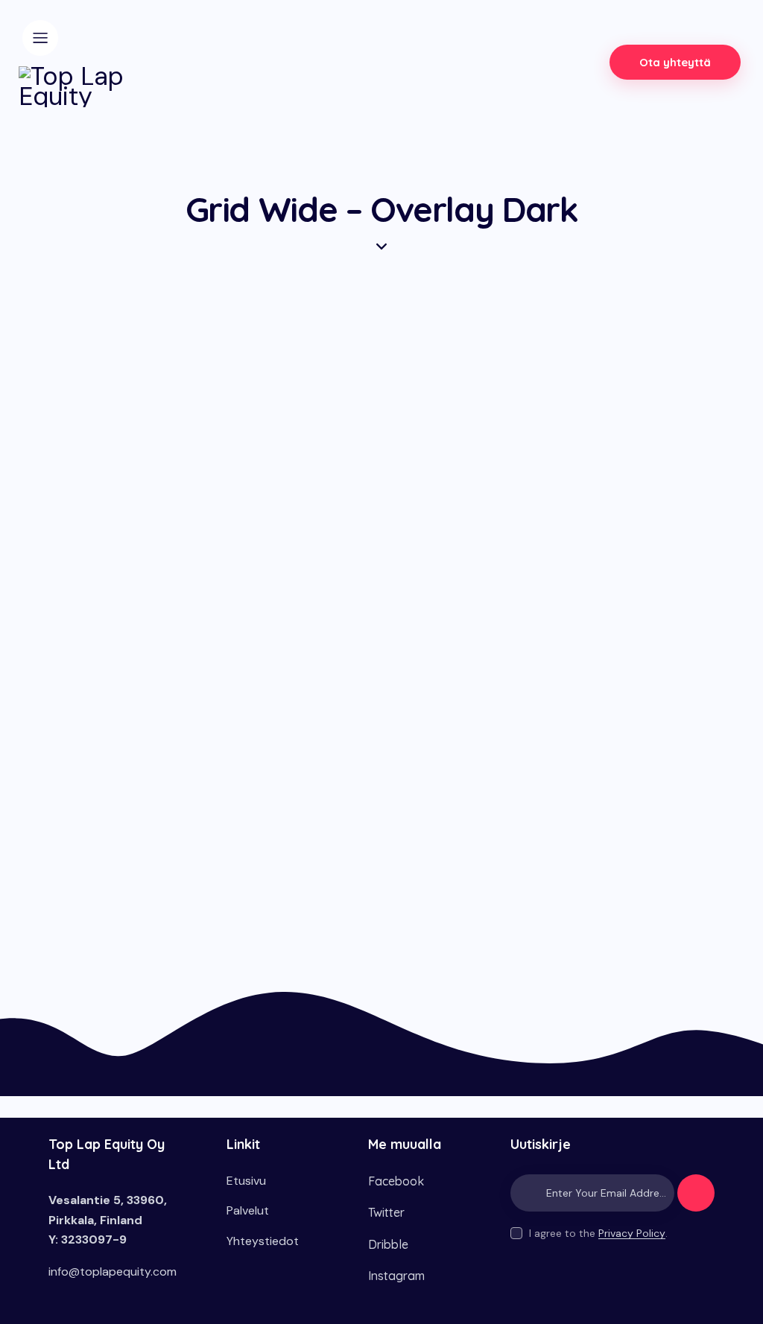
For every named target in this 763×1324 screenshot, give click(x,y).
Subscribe (696, 1200)
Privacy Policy (631, 1233)
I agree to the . (598, 1233)
